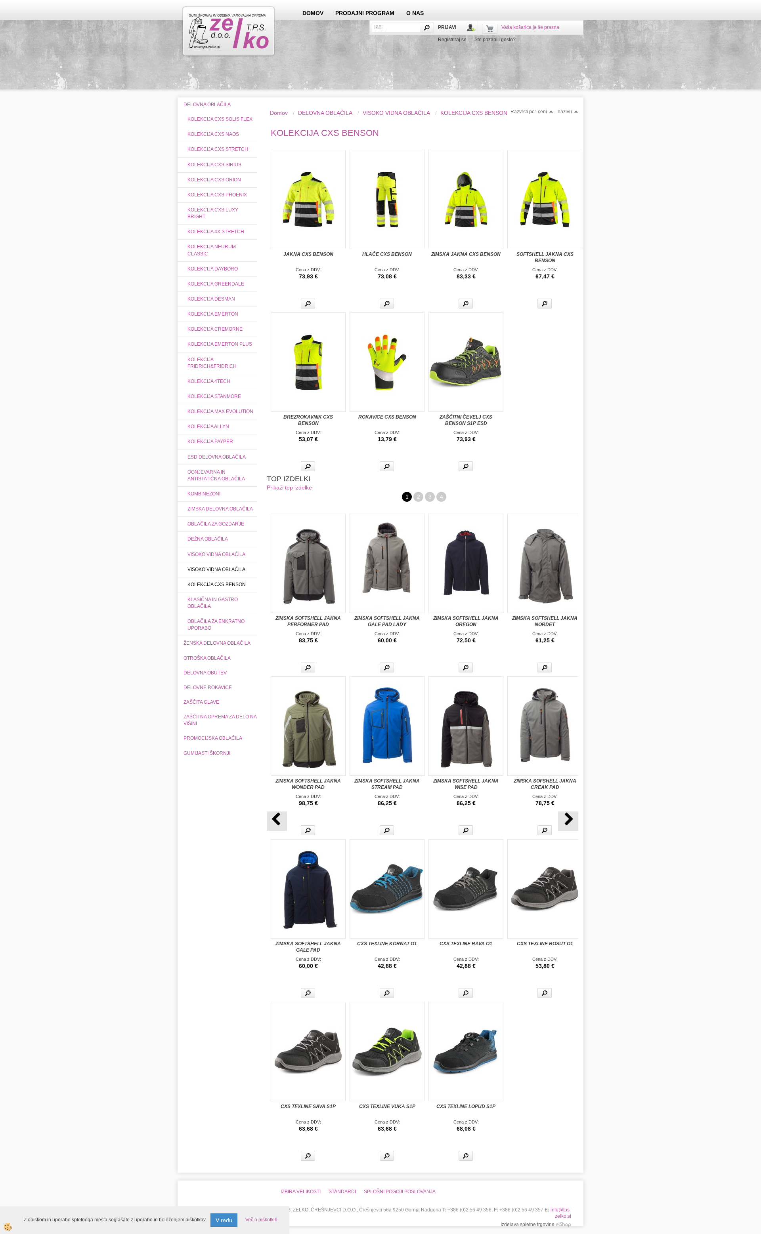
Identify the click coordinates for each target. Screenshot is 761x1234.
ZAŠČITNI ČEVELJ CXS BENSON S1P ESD (466, 420)
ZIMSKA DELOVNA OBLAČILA (220, 509)
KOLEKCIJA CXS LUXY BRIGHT (212, 213)
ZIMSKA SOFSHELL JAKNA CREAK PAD (545, 784)
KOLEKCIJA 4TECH (208, 381)
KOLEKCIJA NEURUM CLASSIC (211, 250)
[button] (568, 821)
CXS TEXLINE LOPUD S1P (465, 1106)
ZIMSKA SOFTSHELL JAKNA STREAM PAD (387, 784)
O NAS (415, 13)
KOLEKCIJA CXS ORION (214, 180)
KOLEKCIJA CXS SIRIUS (214, 165)
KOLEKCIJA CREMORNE (215, 329)
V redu (224, 1220)
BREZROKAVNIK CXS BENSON (308, 420)
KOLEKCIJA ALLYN (208, 426)
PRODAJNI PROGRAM (364, 13)
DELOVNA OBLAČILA (325, 113)
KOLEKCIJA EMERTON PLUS (219, 344)
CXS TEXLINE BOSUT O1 (545, 943)
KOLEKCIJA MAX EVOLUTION (220, 411)
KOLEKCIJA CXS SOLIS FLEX (219, 119)
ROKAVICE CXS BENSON (387, 417)
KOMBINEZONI (203, 494)
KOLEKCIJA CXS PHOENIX (217, 195)
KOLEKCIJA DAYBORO (212, 269)
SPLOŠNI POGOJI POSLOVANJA (400, 1191)
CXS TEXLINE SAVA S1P (308, 1106)
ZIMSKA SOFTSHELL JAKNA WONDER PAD (308, 784)
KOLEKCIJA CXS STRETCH (217, 149)
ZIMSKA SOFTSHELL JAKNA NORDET (544, 621)
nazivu (565, 111)
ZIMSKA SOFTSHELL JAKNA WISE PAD (466, 784)
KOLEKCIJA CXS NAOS (213, 134)
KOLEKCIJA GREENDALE (215, 284)
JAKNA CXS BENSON (308, 254)
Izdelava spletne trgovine (527, 1224)
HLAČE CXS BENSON (387, 254)
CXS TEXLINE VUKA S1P (387, 1106)
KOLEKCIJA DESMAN (211, 299)
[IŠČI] (427, 27)
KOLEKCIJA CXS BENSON (216, 584)
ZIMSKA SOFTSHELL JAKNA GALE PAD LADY (387, 621)
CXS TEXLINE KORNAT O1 (387, 943)
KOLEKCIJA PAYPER (210, 441)
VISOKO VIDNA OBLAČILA (216, 554)
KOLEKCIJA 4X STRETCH (215, 231)
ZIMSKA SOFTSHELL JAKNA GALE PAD (308, 947)
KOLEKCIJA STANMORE (214, 396)
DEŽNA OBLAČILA (207, 539)
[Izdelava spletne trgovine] (563, 1224)
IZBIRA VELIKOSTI (301, 1191)
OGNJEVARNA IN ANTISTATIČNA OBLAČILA (216, 475)
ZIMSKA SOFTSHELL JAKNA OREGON (466, 621)
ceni (542, 111)
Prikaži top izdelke (289, 487)
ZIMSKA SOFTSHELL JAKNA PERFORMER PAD (308, 621)
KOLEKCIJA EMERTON (212, 314)
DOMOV (312, 13)
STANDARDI (342, 1191)
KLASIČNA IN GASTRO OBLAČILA (212, 603)
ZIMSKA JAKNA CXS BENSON (466, 254)
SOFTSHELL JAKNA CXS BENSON (545, 257)
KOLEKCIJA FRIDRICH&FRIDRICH (212, 363)
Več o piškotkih (261, 1220)
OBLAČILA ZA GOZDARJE (215, 524)
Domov (279, 113)
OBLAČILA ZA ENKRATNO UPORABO (216, 625)
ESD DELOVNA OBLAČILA (216, 457)
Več (308, 303)
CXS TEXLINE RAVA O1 (466, 943)
